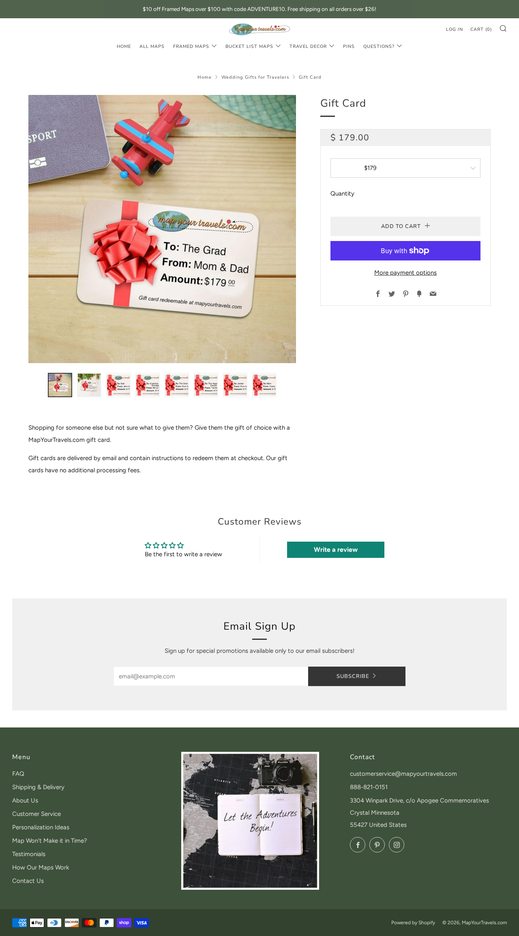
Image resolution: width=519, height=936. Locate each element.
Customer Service (36, 814)
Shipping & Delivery (38, 787)
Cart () (481, 29)
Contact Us (28, 880)
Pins (349, 46)
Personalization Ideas (40, 827)
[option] (162, 229)
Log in (454, 29)
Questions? (379, 46)
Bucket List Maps (249, 46)
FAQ (18, 773)
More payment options (405, 272)
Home (124, 46)
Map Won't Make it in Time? (49, 840)
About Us (25, 800)
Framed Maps (191, 46)
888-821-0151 (369, 787)
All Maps (152, 46)
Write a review (336, 549)
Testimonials (28, 854)
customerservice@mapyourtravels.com (403, 773)
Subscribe (353, 676)
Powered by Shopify (413, 922)
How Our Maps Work (40, 867)
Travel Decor (308, 46)
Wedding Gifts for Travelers (255, 77)
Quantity (342, 193)
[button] (60, 385)
